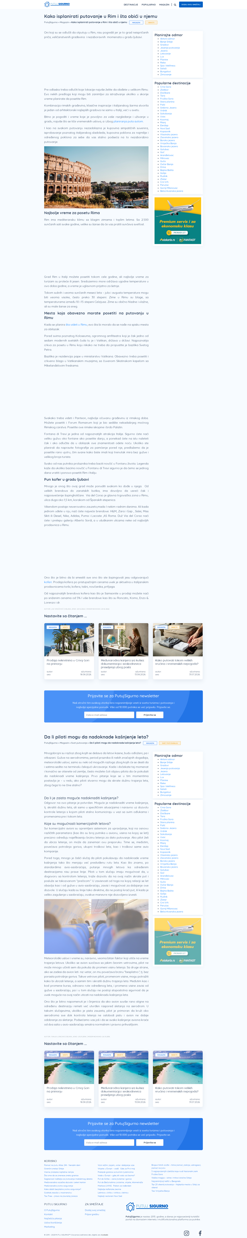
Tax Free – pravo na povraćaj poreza (60, 1196)
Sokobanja (166, 113)
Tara (162, 95)
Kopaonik (165, 131)
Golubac (164, 149)
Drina (163, 167)
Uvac (163, 116)
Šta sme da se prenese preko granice (61, 1175)
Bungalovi (165, 71)
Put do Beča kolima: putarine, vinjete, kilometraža (120, 1182)
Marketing (49, 1226)
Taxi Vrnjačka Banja (161, 1191)
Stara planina (167, 101)
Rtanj (163, 122)
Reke (163, 62)
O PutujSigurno (52, 1210)
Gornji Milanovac (169, 187)
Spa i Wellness (167, 65)
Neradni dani (74, 1165)
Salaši (163, 68)
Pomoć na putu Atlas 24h (55, 1165)
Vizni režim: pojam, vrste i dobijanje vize (116, 1165)
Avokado (104, 1235)
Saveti (151, 22)
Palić (162, 104)
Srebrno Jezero (168, 107)
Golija (163, 173)
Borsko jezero (167, 140)
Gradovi (164, 44)
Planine (164, 59)
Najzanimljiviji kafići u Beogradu (166, 1181)
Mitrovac (164, 158)
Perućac (164, 184)
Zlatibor (164, 89)
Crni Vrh (164, 181)
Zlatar (163, 179)
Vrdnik (163, 110)
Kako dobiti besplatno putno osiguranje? (62, 1189)
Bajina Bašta (167, 170)
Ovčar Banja (166, 164)
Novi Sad (165, 128)
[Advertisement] (96, 64)
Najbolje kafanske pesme (109, 1189)
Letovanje (165, 53)
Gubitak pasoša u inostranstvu (58, 1192)
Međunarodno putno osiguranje (58, 1185)
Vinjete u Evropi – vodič (108, 1168)
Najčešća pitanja (53, 1218)
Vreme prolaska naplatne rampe (59, 1172)
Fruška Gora (166, 98)
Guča (163, 161)
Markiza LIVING (105, 1185)
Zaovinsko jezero (169, 137)
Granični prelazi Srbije (54, 1168)
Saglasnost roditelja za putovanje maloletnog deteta (68, 1179)
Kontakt (48, 1214)
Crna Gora (165, 86)
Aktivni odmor (167, 38)
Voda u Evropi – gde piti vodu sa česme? (116, 1175)
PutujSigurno (51, 22)
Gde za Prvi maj (127, 1168)
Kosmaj (164, 119)
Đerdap (164, 125)
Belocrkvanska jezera (171, 190)
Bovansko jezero (169, 146)
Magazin (64, 22)
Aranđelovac (167, 155)
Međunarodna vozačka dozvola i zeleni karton (65, 1182)
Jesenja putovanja (170, 47)
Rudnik (164, 176)
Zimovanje (165, 74)
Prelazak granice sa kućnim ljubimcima (115, 1172)
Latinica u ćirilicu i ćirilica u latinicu (113, 1192)
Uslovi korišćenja (53, 1222)
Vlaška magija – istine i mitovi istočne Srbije (172, 1177)
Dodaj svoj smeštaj (191, 4)
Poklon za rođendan (122, 1185)
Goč (162, 152)
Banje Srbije (166, 41)
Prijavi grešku (92, 1214)
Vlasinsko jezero (169, 134)
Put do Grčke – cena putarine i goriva (115, 1179)
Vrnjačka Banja (168, 143)
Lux (162, 56)
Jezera (164, 50)
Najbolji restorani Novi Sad (110, 1196)
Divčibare (165, 92)
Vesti (65, 627)
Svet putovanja (79, 742)
